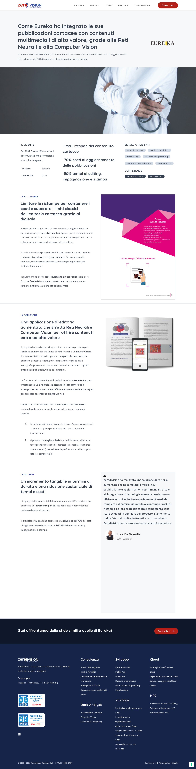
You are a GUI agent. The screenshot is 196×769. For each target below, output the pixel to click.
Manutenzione (121, 690)
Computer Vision (88, 717)
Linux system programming (127, 685)
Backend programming (125, 680)
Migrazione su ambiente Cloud (164, 676)
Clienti (109, 5)
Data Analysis (164, 163)
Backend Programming (156, 156)
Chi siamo (79, 5)
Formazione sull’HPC (159, 712)
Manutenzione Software (139, 163)
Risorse (122, 5)
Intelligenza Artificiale (90, 685)
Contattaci (164, 631)
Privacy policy (164, 763)
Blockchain (120, 676)
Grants (175, 763)
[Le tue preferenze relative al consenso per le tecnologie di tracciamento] (191, 764)
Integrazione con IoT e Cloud (128, 730)
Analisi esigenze (135, 150)
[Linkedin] (19, 734)
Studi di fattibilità (88, 671)
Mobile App (132, 156)
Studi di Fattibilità (159, 150)
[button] (168, 5)
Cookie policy (150, 763)
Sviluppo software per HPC (162, 708)
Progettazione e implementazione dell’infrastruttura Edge (126, 721)
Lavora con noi (142, 5)
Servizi (93, 5)
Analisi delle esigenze (90, 667)
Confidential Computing (91, 721)
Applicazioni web (122, 667)
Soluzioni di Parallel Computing (164, 703)
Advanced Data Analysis (91, 712)
